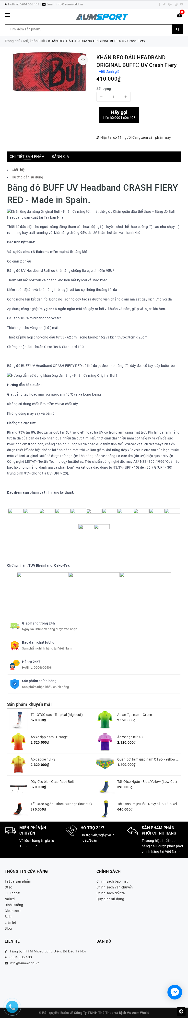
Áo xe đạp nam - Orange (49, 737)
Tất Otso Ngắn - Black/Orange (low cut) (61, 804)
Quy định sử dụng (110, 899)
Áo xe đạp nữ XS (129, 737)
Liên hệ (10, 922)
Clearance (12, 911)
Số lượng (103, 89)
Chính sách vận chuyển (114, 887)
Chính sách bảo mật (112, 881)
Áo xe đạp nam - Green (134, 715)
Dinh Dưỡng (14, 905)
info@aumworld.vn (69, 4)
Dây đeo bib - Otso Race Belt (52, 782)
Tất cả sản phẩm (18, 881)
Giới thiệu (19, 170)
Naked (10, 899)
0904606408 (43, 667)
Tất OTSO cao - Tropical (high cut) (57, 715)
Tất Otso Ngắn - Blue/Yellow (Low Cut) (147, 782)
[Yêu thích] (83, 60)
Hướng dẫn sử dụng (28, 177)
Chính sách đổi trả (110, 893)
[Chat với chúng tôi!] (174, 992)
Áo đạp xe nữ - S (43, 759)
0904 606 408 (29, 4)
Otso (8, 887)
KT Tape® (12, 893)
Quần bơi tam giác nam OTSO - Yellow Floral (151, 759)
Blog (8, 928)
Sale (8, 917)
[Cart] (179, 16)
